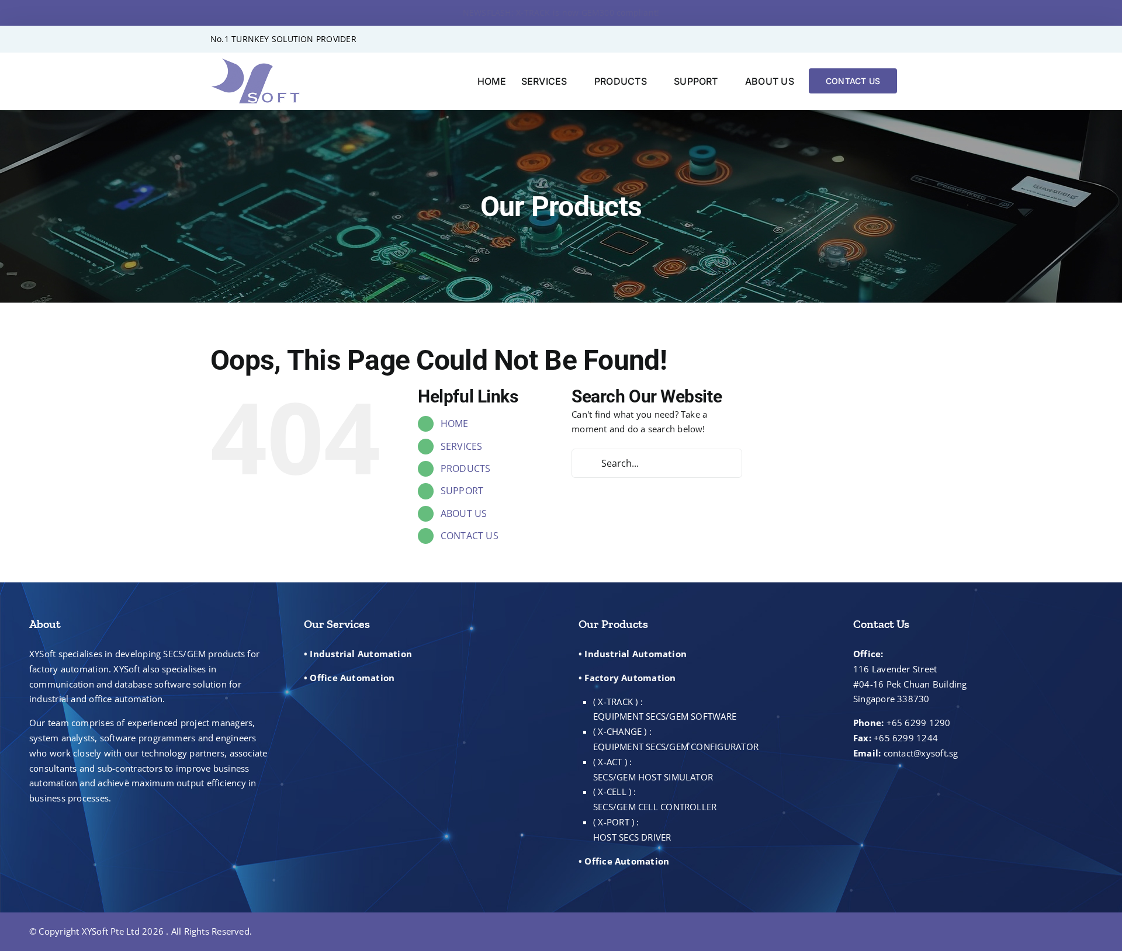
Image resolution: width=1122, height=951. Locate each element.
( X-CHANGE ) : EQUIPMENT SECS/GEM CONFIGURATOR (676, 739)
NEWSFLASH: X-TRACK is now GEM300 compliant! (561, 12)
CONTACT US (469, 535)
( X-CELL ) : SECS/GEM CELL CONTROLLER (654, 799)
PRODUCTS (466, 468)
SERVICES (462, 446)
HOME (455, 423)
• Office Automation (349, 677)
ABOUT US (464, 513)
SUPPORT (462, 490)
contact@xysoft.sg (921, 753)
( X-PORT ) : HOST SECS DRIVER (632, 829)
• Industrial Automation (358, 654)
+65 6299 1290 (918, 722)
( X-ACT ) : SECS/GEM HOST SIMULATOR (653, 769)
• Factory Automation (627, 677)
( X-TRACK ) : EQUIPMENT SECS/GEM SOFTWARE (664, 709)
